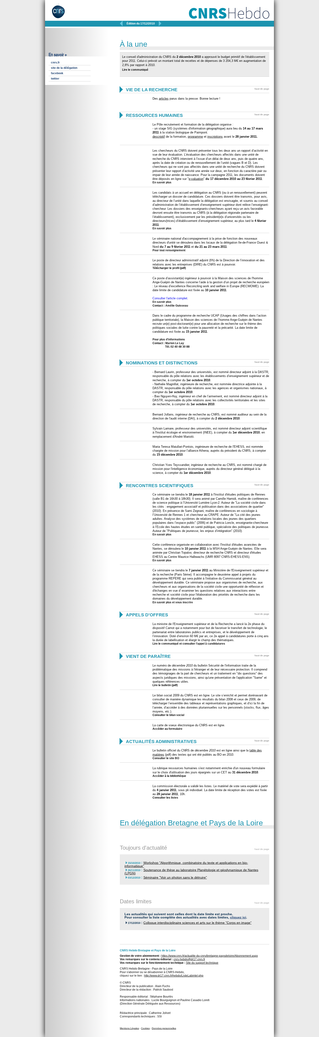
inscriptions (215, 136)
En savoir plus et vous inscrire (172, 602)
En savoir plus (161, 182)
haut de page (262, 88)
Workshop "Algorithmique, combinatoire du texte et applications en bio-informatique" (186, 864)
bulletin (166, 685)
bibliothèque (178, 776)
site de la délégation (64, 68)
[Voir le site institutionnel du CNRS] (62, 13)
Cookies (145, 1028)
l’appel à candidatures (210, 643)
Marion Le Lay (174, 343)
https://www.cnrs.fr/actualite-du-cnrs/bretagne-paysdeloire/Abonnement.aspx (209, 955)
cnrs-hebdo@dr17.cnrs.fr (189, 959)
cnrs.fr (55, 62)
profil (175, 268)
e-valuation (196, 179)
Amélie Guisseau (176, 305)
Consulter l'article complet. (170, 298)
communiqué (139, 69)
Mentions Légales (129, 1028)
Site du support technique (202, 962)
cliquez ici (238, 917)
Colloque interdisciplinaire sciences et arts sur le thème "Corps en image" (197, 923)
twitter (55, 78)
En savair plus (161, 534)
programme (195, 136)
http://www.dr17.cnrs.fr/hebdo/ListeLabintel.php (173, 975)
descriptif (158, 136)
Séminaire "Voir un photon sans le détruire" (175, 877)
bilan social (176, 715)
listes (174, 797)
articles (164, 98)
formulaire (175, 728)
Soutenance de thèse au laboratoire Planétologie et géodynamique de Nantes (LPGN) (191, 871)
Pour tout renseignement (168, 250)
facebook (57, 73)
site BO (174, 758)
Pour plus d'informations (168, 339)
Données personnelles (164, 1028)
